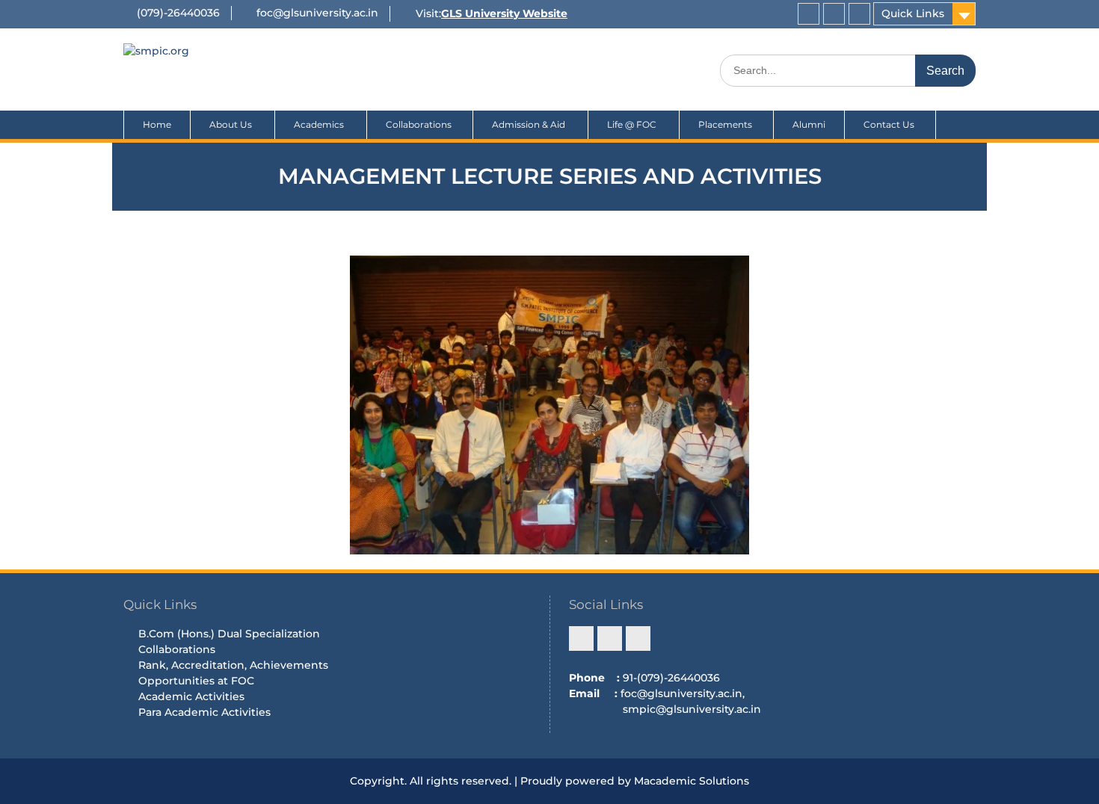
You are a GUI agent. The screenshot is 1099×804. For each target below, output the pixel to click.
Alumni (808, 124)
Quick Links (912, 13)
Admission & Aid (528, 124)
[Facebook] (808, 14)
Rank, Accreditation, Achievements (233, 665)
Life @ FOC (631, 124)
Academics (319, 124)
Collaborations (420, 124)
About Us (230, 124)
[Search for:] (848, 70)
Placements (726, 124)
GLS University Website (504, 13)
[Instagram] (834, 14)
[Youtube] (859, 14)
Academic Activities (191, 696)
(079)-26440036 (178, 12)
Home (157, 124)
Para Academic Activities (204, 712)
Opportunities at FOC (196, 680)
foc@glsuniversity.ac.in (317, 12)
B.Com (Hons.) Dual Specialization (229, 633)
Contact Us (890, 124)
